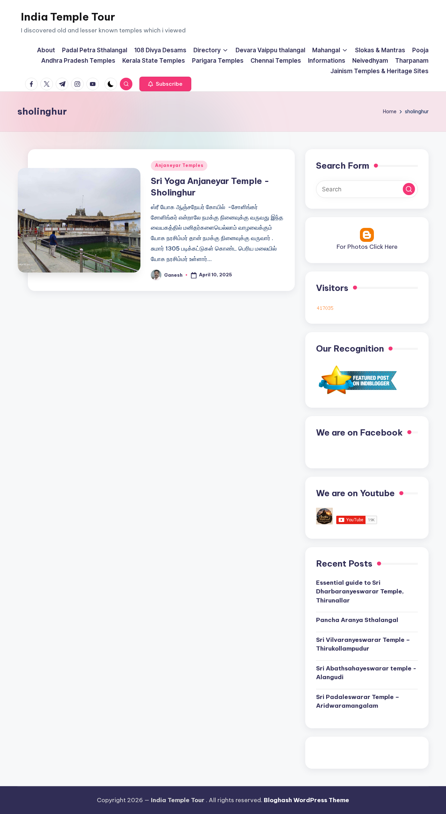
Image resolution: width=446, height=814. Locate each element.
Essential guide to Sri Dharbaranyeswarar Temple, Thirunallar (360, 591)
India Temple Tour (68, 16)
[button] (165, 84)
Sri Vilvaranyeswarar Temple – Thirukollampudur (363, 644)
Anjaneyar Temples (179, 165)
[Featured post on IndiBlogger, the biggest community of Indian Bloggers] (357, 379)
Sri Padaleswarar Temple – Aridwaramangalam (357, 701)
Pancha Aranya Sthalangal (357, 620)
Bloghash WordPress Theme (306, 800)
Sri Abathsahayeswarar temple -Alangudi (366, 673)
